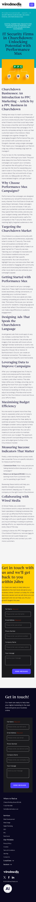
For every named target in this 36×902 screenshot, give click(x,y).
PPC (13, 176)
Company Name (10, 642)
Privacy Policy (7, 843)
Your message (9, 653)
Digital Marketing (8, 826)
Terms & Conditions (9, 850)
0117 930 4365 (8, 805)
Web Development (9, 819)
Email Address (13, 620)
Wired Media (11, 881)
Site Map (5, 853)
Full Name (11, 609)
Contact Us (6, 857)
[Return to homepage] (12, 4)
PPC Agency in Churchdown (11, 13)
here (30, 533)
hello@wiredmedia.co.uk (10, 809)
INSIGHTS (24, 13)
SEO (4, 829)
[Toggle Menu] (31, 5)
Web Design (6, 822)
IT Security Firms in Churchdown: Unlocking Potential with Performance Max (16, 15)
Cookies (5, 847)
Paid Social (6, 836)
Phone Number (10, 631)
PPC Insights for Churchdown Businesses (18, 27)
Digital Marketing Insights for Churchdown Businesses (18, 25)
